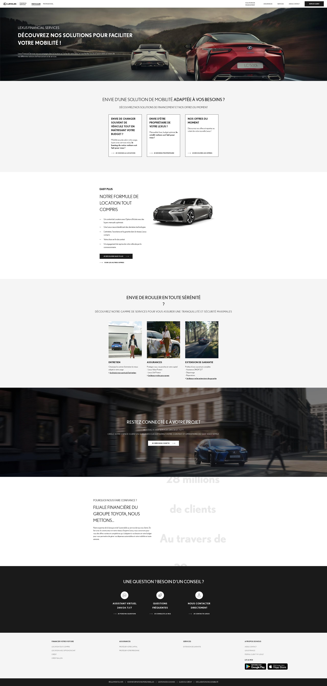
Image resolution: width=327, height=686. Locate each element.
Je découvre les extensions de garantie (201, 378)
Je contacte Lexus (201, 614)
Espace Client (314, 4)
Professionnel (48, 4)
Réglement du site (116, 682)
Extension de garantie (192, 647)
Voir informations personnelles (140, 682)
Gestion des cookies (166, 682)
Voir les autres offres (114, 262)
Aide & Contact (251, 647)
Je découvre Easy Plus (113, 256)
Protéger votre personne (129, 650)
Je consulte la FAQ (162, 614)
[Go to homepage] (15, 4)
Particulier (36, 4)
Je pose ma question (127, 614)
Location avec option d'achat (63, 650)
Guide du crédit (185, 682)
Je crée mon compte (161, 443)
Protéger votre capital (128, 647)
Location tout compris (61, 647)
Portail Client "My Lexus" (254, 654)
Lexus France (250, 650)
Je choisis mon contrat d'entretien (123, 372)
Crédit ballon (57, 658)
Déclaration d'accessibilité (207, 682)
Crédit (54, 654)
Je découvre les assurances (158, 375)
